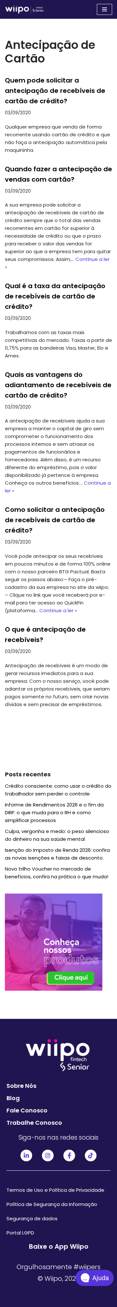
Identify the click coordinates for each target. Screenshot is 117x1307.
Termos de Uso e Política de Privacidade (55, 1190)
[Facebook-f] (69, 1155)
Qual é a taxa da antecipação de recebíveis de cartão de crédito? (55, 296)
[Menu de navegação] (104, 9)
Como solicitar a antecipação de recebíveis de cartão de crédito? (55, 520)
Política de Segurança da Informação (51, 1204)
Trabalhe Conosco (34, 1123)
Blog (13, 1098)
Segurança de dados (32, 1218)
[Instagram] (48, 1155)
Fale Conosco (26, 1110)
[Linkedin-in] (26, 1155)
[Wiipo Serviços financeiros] (24, 9)
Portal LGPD (20, 1232)
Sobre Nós (21, 1086)
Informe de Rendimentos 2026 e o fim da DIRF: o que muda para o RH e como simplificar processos (54, 812)
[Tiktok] (91, 1155)
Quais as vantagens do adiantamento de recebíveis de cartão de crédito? (58, 385)
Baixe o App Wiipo (58, 1246)
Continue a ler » (58, 610)
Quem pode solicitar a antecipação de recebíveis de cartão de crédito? (55, 91)
